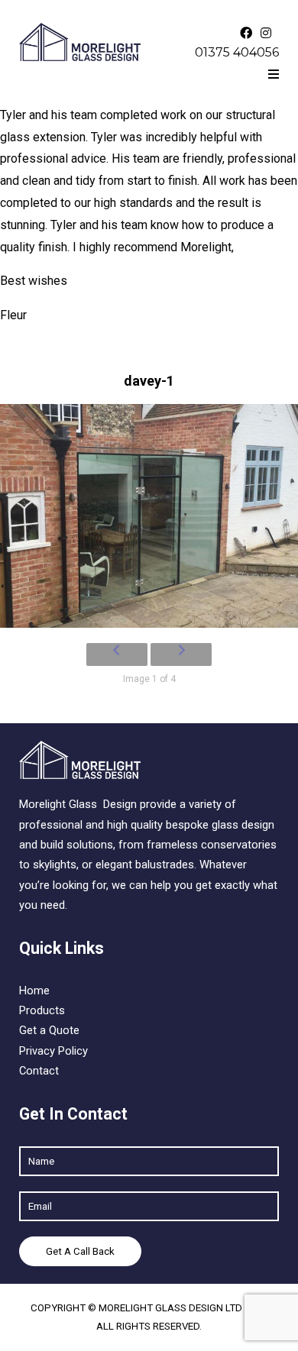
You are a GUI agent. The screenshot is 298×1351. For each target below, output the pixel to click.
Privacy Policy (53, 1051)
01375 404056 (237, 52)
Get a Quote (49, 1030)
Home (34, 990)
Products (42, 1010)
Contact (39, 1071)
